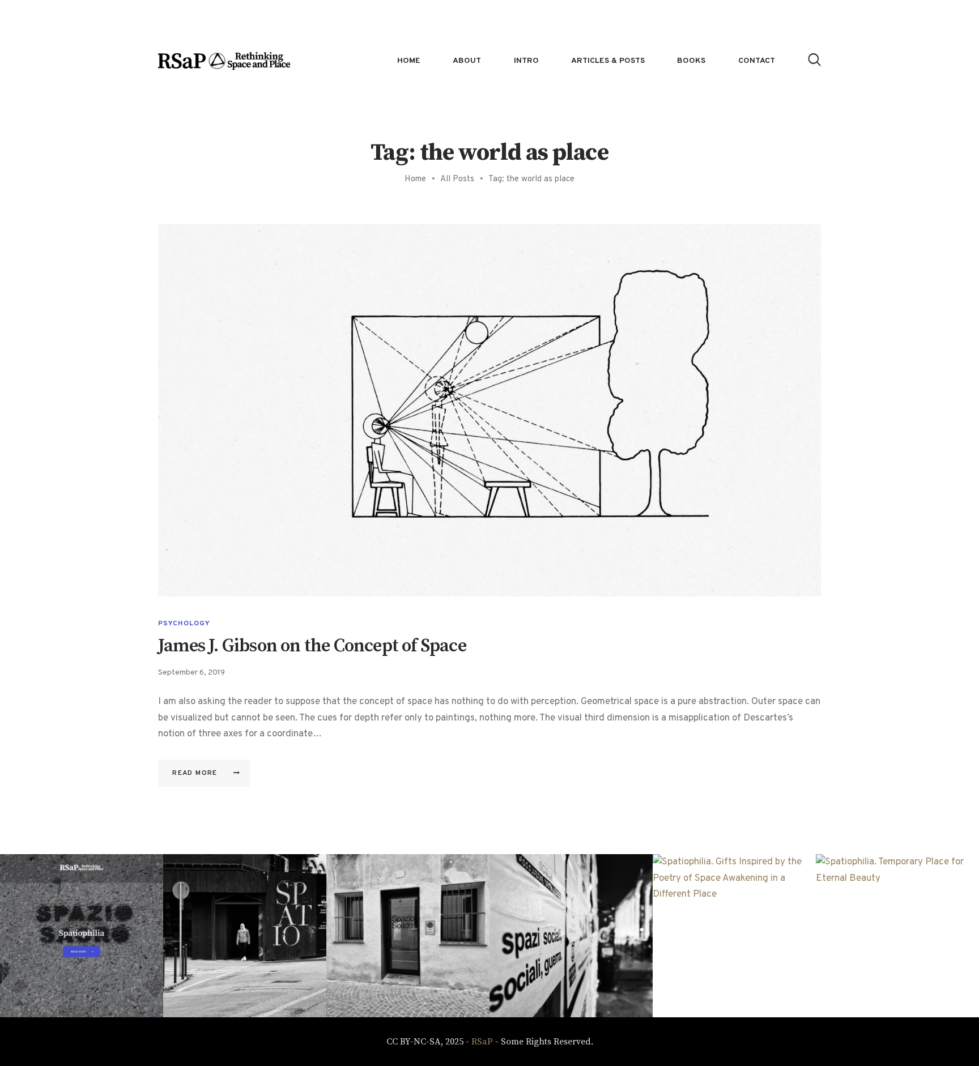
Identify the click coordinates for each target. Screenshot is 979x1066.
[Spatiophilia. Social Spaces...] (571, 935)
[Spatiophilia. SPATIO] (244, 935)
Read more (195, 773)
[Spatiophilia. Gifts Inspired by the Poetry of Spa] (734, 935)
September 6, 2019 (191, 672)
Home (415, 179)
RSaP (482, 1041)
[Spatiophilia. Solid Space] (408, 935)
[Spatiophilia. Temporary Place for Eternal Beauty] (897, 935)
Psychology (184, 623)
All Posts (457, 179)
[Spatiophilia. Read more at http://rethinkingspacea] (81, 935)
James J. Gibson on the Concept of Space (312, 646)
